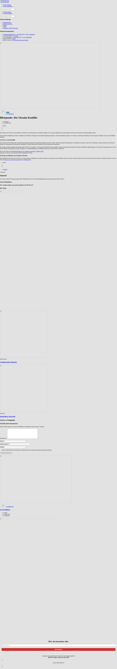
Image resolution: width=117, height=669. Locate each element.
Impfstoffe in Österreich (7, 416)
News (7, 112)
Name (2, 441)
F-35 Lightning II (27, 37)
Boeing (5, 25)
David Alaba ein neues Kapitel (20, 40)
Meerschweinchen (7, 24)
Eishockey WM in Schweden (10, 28)
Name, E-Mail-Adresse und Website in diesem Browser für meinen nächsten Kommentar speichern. (27, 450)
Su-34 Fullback (5, 510)
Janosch (7, 121)
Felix (6, 512)
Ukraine (5, 169)
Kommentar (3, 438)
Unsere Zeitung (7, 5)
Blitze (14, 38)
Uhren (4, 26)
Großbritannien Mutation (8, 362)
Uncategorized (10, 113)
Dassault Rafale (7, 22)
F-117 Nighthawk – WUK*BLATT (12, 37)
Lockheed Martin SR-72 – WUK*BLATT (14, 34)
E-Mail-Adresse (4, 444)
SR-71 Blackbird (30, 34)
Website (2, 447)
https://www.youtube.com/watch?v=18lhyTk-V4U (31, 151)
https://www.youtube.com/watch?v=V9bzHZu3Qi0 (18, 159)
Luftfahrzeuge (9, 506)
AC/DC (16, 36)
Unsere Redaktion (7, 6)
